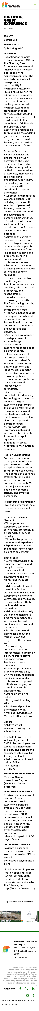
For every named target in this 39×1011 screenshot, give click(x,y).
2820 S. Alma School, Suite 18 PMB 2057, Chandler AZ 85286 (25, 950)
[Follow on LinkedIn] (33, 989)
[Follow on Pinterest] (34, 995)
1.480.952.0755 (20, 957)
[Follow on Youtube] (27, 995)
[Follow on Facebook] (20, 989)
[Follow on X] (27, 989)
